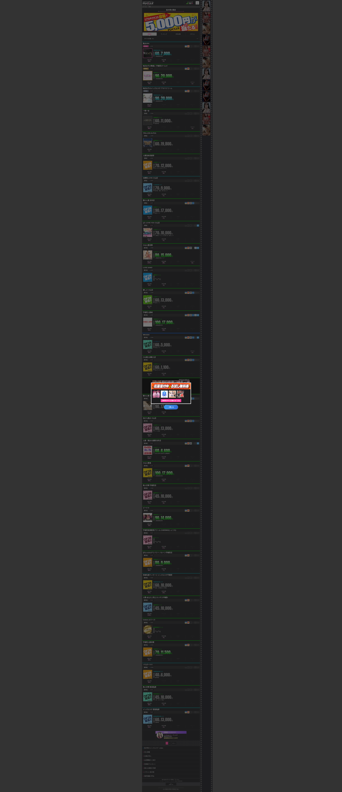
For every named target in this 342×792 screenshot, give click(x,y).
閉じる (171, 407)
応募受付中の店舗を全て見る (171, 400)
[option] (206, 6)
